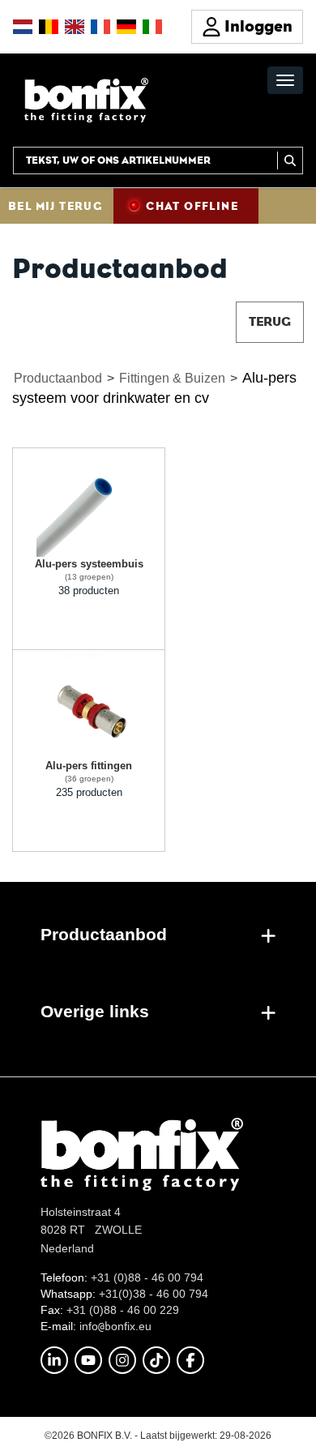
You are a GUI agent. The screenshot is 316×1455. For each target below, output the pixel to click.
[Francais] (100, 26)
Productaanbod (58, 378)
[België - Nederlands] (48, 26)
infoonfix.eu (115, 1326)
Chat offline (192, 205)
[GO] (290, 160)
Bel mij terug (55, 205)
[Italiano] (152, 26)
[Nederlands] (22, 26)
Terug (270, 321)
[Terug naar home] (86, 99)
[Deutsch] (126, 26)
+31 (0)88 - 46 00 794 (147, 1277)
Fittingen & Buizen (172, 378)
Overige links (95, 1011)
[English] (74, 26)
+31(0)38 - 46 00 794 (153, 1293)
